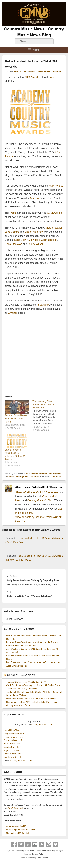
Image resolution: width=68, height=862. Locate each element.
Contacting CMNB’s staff (17, 832)
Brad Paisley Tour (12, 743)
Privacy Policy (38, 854)
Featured (43, 473)
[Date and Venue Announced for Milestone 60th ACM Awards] (17, 441)
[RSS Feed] (41, 844)
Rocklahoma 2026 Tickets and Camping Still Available (31, 698)
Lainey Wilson (36, 244)
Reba (51, 77)
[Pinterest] (28, 844)
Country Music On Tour (40, 500)
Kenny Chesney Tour (13, 736)
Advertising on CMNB (16, 826)
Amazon (34, 198)
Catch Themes (42, 857)
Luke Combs (12, 231)
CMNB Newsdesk (15, 808)
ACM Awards (31, 77)
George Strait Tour (12, 746)
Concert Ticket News (21, 675)
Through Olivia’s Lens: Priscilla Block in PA (26, 681)
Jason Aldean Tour (12, 753)
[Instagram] (48, 844)
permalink (57, 476)
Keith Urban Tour (11, 730)
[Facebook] (14, 844)
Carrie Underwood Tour (14, 740)
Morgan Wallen (54, 227)
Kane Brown (21, 240)
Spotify (55, 844)
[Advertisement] (34, 352)
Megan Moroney (34, 231)
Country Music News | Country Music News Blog (34, 32)
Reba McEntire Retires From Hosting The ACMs (16, 418)
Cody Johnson (49, 240)
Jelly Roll (34, 240)
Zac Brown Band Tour (14, 756)
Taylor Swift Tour (11, 750)
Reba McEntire (54, 473)
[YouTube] (34, 844)
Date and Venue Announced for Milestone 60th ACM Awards (15, 454)
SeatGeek (43, 304)
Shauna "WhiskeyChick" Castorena (45, 71)
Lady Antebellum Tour (14, 733)
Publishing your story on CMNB (20, 829)
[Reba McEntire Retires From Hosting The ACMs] (17, 407)
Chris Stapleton (13, 244)
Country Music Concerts (42, 724)
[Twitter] (21, 844)
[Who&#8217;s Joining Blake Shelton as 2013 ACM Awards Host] (46, 415)
